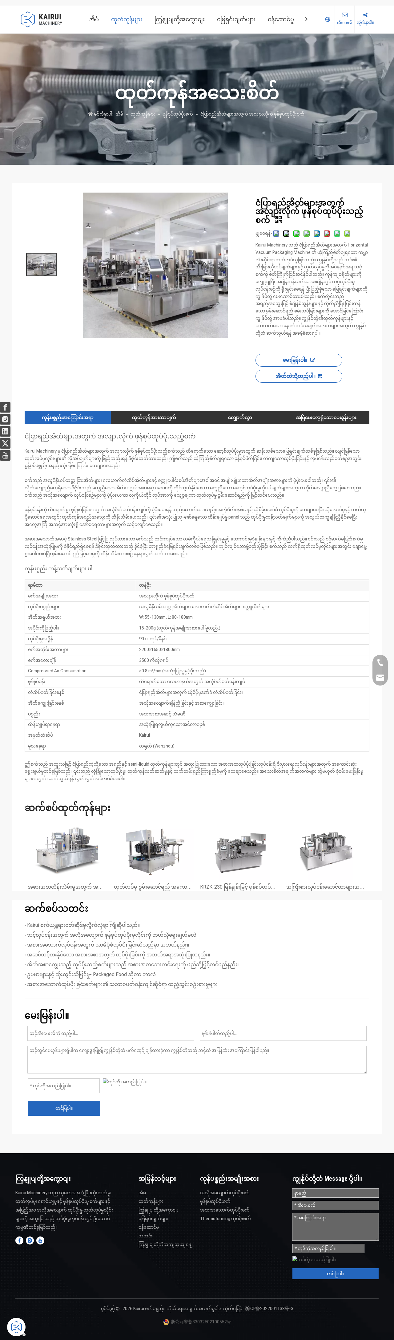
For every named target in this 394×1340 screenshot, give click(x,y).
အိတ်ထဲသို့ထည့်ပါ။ (296, 376)
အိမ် (94, 19)
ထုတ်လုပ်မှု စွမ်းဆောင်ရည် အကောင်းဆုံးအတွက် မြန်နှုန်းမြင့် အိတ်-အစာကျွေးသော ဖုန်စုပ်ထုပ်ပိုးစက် (154, 887)
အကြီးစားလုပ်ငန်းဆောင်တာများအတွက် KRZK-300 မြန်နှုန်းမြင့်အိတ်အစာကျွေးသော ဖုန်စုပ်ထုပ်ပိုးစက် (326, 887)
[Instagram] (30, 1240)
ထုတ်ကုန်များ (126, 19)
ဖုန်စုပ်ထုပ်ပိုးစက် (215, 1201)
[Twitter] (5, 443)
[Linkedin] (5, 431)
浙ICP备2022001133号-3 (269, 1308)
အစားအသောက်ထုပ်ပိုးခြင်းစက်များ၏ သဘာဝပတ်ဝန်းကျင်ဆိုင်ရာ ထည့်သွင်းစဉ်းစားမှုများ (122, 984)
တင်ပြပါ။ (64, 1108)
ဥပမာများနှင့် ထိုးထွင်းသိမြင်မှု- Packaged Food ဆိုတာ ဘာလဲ (91, 974)
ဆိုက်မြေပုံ (232, 1308)
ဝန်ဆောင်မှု (281, 19)
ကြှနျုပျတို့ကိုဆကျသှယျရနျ (166, 1244)
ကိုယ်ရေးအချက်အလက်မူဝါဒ (194, 1308)
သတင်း (146, 1235)
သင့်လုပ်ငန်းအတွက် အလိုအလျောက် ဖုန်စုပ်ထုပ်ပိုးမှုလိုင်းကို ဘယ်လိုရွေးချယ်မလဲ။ (113, 935)
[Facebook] (19, 1240)
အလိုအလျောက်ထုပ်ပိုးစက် (225, 1192)
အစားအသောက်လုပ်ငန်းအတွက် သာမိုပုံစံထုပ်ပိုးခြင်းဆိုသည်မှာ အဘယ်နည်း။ (108, 945)
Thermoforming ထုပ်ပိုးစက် (225, 1218)
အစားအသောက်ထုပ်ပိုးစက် (225, 1210)
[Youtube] (40, 1240)
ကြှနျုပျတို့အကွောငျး (180, 19)
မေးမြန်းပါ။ (295, 360)
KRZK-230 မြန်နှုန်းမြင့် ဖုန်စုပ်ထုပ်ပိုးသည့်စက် (240, 887)
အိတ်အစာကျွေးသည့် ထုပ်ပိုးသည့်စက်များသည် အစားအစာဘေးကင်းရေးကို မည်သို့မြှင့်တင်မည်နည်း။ (133, 964)
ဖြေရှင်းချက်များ (236, 19)
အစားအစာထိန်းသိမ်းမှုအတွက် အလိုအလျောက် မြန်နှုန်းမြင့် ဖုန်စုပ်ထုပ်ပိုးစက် (68, 887)
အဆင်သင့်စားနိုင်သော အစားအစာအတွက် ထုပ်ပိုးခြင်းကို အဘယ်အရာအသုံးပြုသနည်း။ (118, 955)
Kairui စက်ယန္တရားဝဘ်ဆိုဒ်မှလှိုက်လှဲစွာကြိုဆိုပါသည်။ (83, 925)
